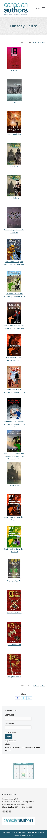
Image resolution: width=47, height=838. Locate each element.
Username (9, 715)
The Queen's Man (14, 645)
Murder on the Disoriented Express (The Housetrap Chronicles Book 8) (14, 456)
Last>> (42, 42)
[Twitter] (23, 698)
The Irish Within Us (14, 581)
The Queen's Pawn (14, 677)
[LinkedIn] (29, 698)
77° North (14, 102)
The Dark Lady (14, 485)
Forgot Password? (10, 740)
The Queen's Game (14, 613)
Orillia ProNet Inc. (27, 835)
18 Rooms (14, 70)
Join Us (7, 744)
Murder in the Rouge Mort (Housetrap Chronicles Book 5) (14, 424)
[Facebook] (17, 698)
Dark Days (14, 166)
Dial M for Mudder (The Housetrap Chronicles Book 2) (14, 264)
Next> (36, 42)
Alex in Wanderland (14, 134)
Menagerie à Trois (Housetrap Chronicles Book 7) (14, 392)
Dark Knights (14, 198)
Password (9, 724)
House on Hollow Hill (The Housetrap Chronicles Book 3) (14, 328)
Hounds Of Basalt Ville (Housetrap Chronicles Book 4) (14, 296)
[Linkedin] (10, 811)
